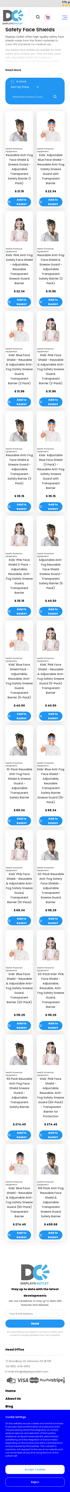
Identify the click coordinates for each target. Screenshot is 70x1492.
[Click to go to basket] (48, 17)
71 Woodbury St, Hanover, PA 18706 (28, 1361)
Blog (9, 1406)
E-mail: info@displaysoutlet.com (26, 1371)
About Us (13, 1398)
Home (10, 1391)
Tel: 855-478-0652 (17, 1366)
